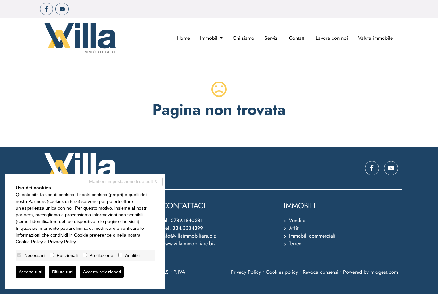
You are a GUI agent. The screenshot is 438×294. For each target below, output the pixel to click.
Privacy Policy (246, 272)
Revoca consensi (320, 272)
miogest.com (384, 272)
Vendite (297, 220)
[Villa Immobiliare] (80, 38)
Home (183, 38)
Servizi (272, 38)
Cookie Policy (29, 241)
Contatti (297, 38)
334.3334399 (188, 228)
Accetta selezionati (102, 271)
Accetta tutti (30, 271)
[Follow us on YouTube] (61, 9)
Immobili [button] (209, 38)
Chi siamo (243, 38)
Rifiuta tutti (62, 271)
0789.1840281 (187, 220)
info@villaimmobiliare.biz (189, 235)
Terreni (296, 243)
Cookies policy (282, 272)
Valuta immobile (375, 38)
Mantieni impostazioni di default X (123, 181)
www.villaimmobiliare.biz (188, 243)
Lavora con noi (332, 38)
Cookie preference (93, 235)
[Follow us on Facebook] (46, 9)
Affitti (295, 228)
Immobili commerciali (312, 235)
